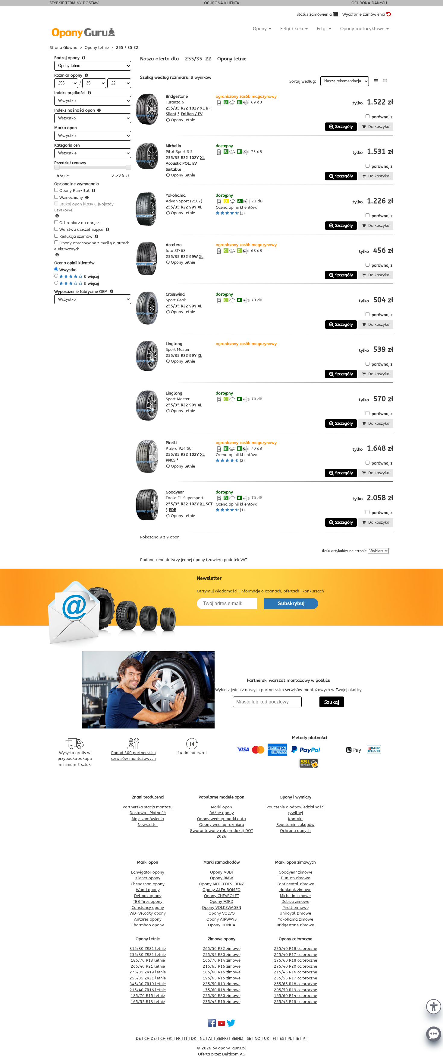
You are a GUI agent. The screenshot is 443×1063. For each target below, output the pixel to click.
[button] (433, 1006)
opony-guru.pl (232, 1048)
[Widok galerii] (385, 81)
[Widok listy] (376, 81)
